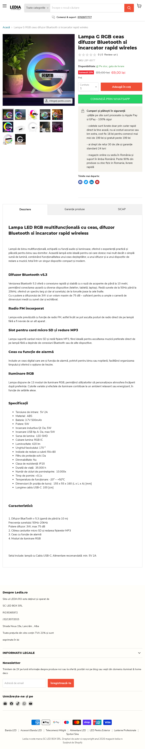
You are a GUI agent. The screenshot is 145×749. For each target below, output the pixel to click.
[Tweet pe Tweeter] (86, 182)
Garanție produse (75, 209)
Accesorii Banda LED (31, 730)
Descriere (25, 209)
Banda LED (11, 730)
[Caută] (129, 8)
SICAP (122, 209)
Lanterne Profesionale (125, 730)
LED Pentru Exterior (100, 730)
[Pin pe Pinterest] (97, 182)
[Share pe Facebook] (80, 182)
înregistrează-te (61, 683)
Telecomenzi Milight (56, 730)
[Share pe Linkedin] (91, 182)
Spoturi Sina (72, 734)
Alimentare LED (78, 730)
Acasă (6, 27)
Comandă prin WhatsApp (110, 99)
